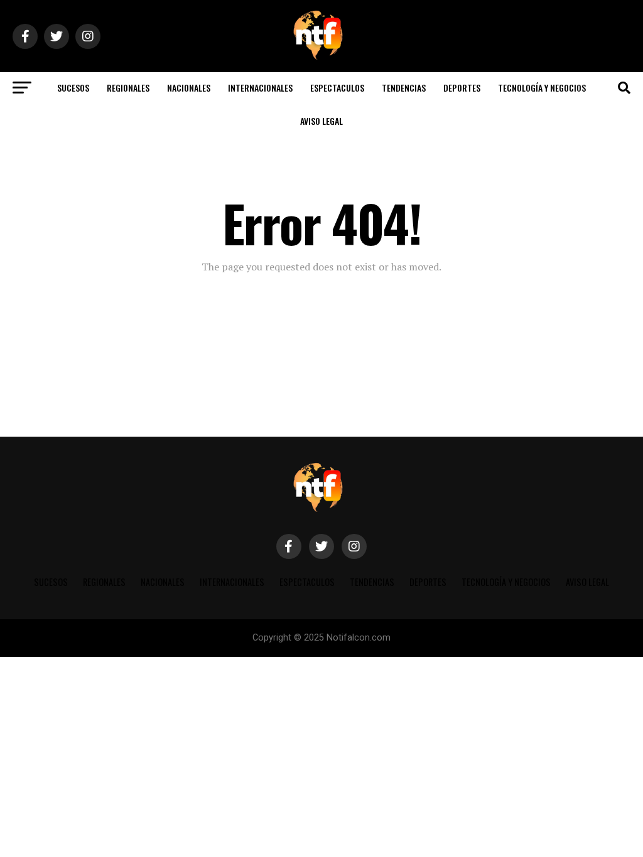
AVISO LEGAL (321, 120)
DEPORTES (461, 87)
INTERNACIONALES (260, 87)
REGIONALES (128, 87)
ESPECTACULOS (337, 87)
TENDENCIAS (404, 87)
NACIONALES (188, 87)
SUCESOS (73, 87)
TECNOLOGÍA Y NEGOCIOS (542, 87)
